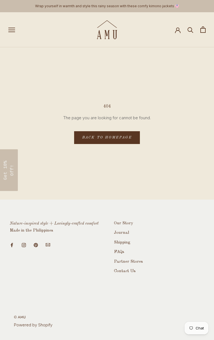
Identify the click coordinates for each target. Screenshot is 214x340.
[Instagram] (24, 244)
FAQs (119, 252)
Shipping (122, 242)
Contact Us (125, 271)
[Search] (190, 30)
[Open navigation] (11, 29)
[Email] (48, 245)
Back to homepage (107, 137)
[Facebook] (12, 244)
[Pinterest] (36, 244)
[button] (9, 170)
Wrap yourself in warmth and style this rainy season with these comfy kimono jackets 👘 (107, 6)
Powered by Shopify (33, 324)
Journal (121, 233)
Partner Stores (128, 262)
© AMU (20, 317)
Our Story (123, 223)
